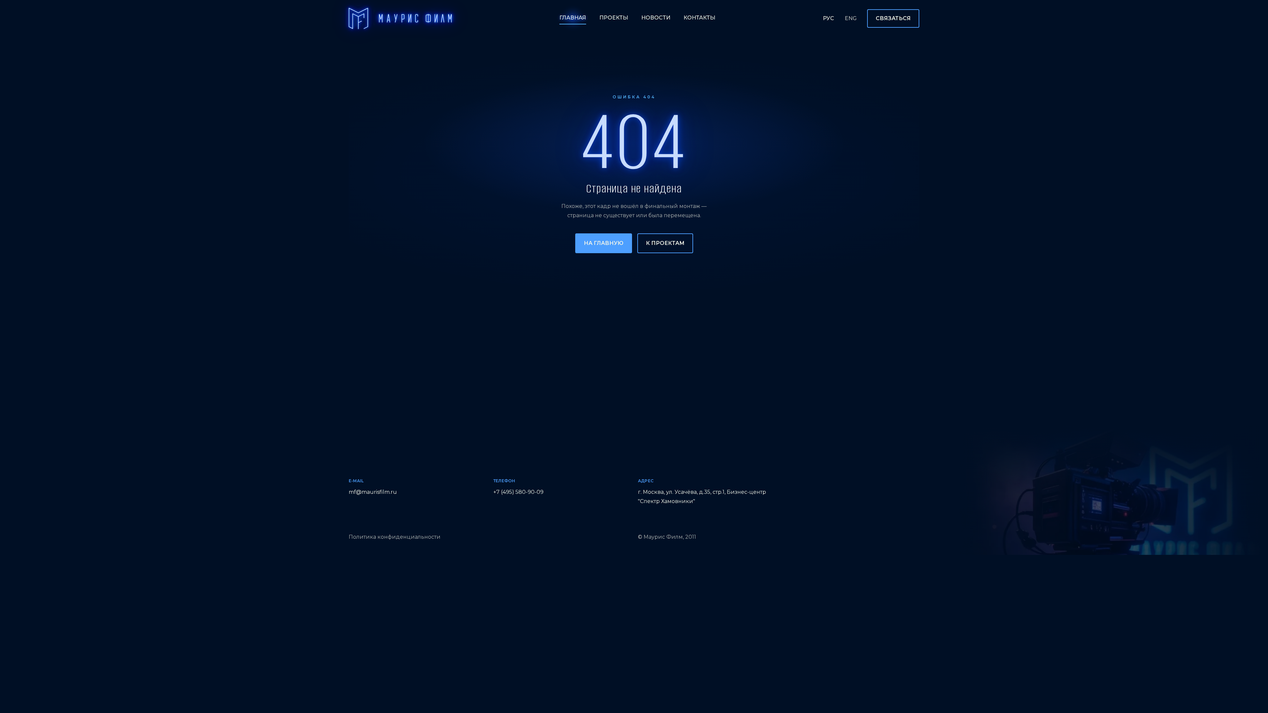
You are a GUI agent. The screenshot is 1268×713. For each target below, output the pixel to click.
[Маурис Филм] (400, 18)
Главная (572, 18)
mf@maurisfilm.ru (373, 492)
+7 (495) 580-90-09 (518, 492)
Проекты (613, 18)
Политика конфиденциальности (394, 537)
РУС (828, 18)
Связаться (893, 18)
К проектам (665, 243)
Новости (655, 18)
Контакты (699, 18)
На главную (603, 243)
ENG (851, 18)
